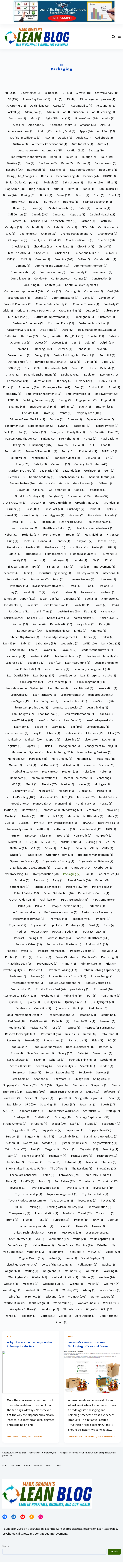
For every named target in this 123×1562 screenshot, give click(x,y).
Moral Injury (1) (85, 804)
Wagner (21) (12, 1271)
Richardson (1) (78, 1040)
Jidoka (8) (91, 599)
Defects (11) (59, 343)
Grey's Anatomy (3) (14, 503)
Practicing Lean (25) (20, 964)
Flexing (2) (18, 445)
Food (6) (106, 445)
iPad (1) (90, 586)
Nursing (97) (93, 842)
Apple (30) (86, 131)
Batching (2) (57, 170)
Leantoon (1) (22, 727)
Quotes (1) (62, 1008)
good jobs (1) (98, 490)
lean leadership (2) (59, 682)
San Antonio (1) (102, 1053)
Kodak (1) (90, 637)
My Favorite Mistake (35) (63, 823)
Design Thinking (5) (65, 355)
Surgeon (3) (13, 1136)
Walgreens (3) (51, 1271)
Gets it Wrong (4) (83, 483)
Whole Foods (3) (110, 1290)
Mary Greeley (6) (62, 759)
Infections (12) (111, 573)
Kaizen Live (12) (109, 618)
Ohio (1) (81, 848)
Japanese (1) (72, 599)
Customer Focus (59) (61, 323)
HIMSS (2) (112, 535)
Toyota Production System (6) (27, 1201)
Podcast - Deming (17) (28, 938)
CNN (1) (26, 259)
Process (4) (37, 976)
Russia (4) (17, 1053)
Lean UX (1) (105, 714)
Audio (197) (83, 138)
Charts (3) (55, 240)
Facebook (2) (82, 426)
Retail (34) (89, 1034)
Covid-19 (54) (107, 298)
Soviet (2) (31, 1098)
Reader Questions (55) (61, 1015)
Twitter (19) (81, 1220)
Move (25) (113, 810)
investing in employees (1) (48, 586)
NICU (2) (30, 836)
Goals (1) (80, 490)
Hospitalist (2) (79, 547)
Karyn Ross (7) (85, 624)
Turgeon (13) (61, 1220)
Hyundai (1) (79, 560)
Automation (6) (28, 150)
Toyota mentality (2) (95, 1194)
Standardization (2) (31, 1111)
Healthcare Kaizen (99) (24, 528)
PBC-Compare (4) (104, 900)
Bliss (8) (112, 182)
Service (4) (85, 1072)
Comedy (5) (23, 266)
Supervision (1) (75, 1130)
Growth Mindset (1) (87, 503)
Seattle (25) (87, 1066)
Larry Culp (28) (110, 643)
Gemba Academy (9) (41, 477)
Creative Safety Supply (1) (52, 304)
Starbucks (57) (92, 1111)
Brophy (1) (18, 202)
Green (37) (101, 496)
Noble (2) (63, 836)
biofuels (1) (51, 182)
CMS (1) (11, 259)
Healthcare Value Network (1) (94, 528)
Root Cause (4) (19, 1047)
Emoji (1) (114, 387)
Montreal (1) (63, 804)
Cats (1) (72, 227)
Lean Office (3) (19, 695)
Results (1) (72, 1034)
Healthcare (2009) (70, 522)
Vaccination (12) (59, 1239)
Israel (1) (28, 592)
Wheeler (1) (50, 1290)
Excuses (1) (56, 419)
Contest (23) (53, 285)
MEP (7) (16, 784)
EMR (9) (13, 400)
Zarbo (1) (65, 1316)
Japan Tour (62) (50, 599)
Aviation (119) (75, 150)
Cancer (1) (59, 214)
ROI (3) (112, 1040)
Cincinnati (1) (63, 253)
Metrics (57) (49, 784)
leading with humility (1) (102, 656)
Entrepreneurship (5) (42, 407)
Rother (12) (106, 1047)
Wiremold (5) (33, 1297)
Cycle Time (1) (48, 330)
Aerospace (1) (17, 118)
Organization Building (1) (58, 861)
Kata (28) (105, 624)
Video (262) (113, 1252)
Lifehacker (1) (73, 733)
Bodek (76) (10, 195)
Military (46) (66, 791)
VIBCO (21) (94, 1252)
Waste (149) (39, 1277)
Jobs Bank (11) (13, 605)
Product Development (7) (63, 983)
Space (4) (47, 1098)
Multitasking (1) (93, 816)
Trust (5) (28, 1220)
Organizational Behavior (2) (96, 861)
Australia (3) (20, 144)
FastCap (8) (96, 432)
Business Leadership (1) (97, 202)
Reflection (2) (60, 1021)
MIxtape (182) (86, 797)
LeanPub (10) (72, 720)
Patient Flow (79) (77, 887)
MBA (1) (31, 765)
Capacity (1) (77, 214)
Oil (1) (94, 848)
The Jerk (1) (108, 1162)
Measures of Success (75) (98, 765)
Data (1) (113, 336)
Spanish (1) (14, 1104)
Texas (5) (91, 1162)
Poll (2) (27, 957)
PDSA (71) (41, 906)
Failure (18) (39, 432)
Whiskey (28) (70, 1290)
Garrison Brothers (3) (22, 471)
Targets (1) (52, 1149)
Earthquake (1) (70, 375)
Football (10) (13, 451)
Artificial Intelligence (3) (25, 138)
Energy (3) (65, 400)
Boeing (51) (28, 195)
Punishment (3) (110, 996)
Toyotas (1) (108, 1201)
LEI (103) (76, 727)
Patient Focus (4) (102, 887)
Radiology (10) (98, 1008)
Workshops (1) (72, 1309)
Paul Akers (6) (48, 900)
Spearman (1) (87, 1104)
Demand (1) (23, 349)
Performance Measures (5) (60, 912)
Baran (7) (67, 163)
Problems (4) (17, 976)
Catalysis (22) (13, 227)
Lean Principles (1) (72, 695)
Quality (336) (52, 1002)
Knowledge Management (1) (62, 637)
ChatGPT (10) (106, 240)
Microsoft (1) (46, 791)
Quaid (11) (15, 1002)
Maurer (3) (15, 765)
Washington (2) (18, 1277)
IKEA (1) (68, 567)
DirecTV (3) (108, 362)
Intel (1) (58, 579)
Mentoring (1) (105, 778)
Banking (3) (14, 163)
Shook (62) (30, 1085)
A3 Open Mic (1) (16, 106)
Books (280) (64, 195)
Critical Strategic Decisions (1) (36, 311)
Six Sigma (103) (35, 1092)
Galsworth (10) (60, 464)
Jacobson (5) (107, 592)
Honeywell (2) (83, 541)
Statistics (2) (43, 1117)
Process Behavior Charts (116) (67, 976)
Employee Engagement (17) (43, 394)
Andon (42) (45, 131)
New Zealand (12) (90, 829)
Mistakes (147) (49, 797)
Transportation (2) (46, 1213)
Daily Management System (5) (97, 330)
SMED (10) (92, 1092)
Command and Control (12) (52, 266)
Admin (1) (53, 112)
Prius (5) (110, 964)
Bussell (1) (19, 208)
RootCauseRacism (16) (80, 1047)
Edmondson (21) (17, 381)
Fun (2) (108, 458)
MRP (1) (58, 816)
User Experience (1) (97, 1233)
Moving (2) (28, 816)
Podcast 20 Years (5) (82, 951)
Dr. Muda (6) (107, 368)
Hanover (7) (76, 515)
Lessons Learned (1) (15, 733)
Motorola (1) (94, 810)
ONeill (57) (17, 855)
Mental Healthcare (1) (78, 778)
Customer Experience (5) (28, 323)
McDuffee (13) (49, 765)
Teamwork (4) (57, 1156)
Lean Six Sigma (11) (46, 701)
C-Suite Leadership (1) (60, 208)
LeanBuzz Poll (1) (49, 720)
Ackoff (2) (14, 112)
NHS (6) (16, 836)
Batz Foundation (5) (82, 170)
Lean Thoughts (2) (22, 714)
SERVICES (38, 1466)
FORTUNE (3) (110, 451)
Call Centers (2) (17, 214)
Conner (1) (80, 279)
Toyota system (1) (61, 1201)
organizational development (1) (30, 868)
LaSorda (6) (17, 650)
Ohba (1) (65, 848)
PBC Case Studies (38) (74, 900)
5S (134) (13, 99)
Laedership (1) (69, 643)
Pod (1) (21, 932)
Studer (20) (59, 1124)
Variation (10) (35, 1252)
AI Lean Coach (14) (86, 118)
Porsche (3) (44, 957)
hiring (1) (12, 541)
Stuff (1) (75, 1124)
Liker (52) (114, 733)
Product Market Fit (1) (98, 983)
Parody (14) (41, 880)
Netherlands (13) (64, 829)
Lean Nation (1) (107, 688)
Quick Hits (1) (42, 1008)
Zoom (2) (61, 1322)
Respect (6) (73, 1028)
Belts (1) (46, 176)
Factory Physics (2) (106, 426)
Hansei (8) (94, 515)
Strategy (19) (63, 1117)
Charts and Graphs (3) (79, 240)
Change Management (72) (77, 234)
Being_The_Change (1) (22, 176)
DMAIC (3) (14, 368)
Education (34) (42, 381)
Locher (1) (108, 740)
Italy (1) (55, 592)
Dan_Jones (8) (51, 336)
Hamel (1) (10, 515)
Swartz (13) (30, 1143)
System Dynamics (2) (74, 1143)
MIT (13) (67, 797)
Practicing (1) (109, 957)
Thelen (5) (47, 1175)
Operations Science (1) (24, 861)
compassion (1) (102, 272)
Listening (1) (72, 740)
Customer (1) (106, 317)
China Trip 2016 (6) (18, 253)
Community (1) (79, 272)
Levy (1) (37, 733)
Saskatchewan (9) (18, 1060)
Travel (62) (85, 1213)
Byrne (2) (36, 208)
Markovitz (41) (38, 759)
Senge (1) (19, 1072)
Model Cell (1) (108, 797)
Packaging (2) (71, 874)
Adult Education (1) (75, 112)
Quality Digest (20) (102, 1002)
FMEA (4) (78, 445)
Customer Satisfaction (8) (94, 323)
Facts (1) (9, 432)
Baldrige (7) (88, 157)
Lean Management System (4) (25, 688)
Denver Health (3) (19, 355)
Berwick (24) (91, 176)
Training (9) (35, 1207)
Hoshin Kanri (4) (55, 547)
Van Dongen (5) (13, 1252)
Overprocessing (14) (15, 874)
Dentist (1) (83, 349)
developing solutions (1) (50, 362)
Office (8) (50, 848)
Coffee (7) (84, 259)
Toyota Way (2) (86, 1201)
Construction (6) (102, 279)
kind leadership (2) (58, 631)
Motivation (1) (30, 810)
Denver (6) (101, 349)
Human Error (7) (55, 554)
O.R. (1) (35, 848)
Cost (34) (113, 291)
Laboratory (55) (46, 643)
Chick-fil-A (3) (85, 246)
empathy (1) (13, 394)
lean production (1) (100, 695)
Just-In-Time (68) (69, 611)
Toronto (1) (86, 1181)
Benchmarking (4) (67, 176)
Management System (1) (27, 752)
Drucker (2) (12, 375)
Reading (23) (88, 1015)
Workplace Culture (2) (24, 1309)
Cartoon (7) (88, 221)
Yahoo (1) (11, 1316)
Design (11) (42, 355)
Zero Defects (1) (85, 1316)
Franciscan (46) (39, 458)
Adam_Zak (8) (33, 112)
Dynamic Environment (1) (40, 375)
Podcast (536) (39, 932)
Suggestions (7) (51, 1130)
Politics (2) (11, 957)
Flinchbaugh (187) (40, 445)
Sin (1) (116, 1085)
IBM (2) (96, 560)
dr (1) (92, 368)
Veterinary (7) (57, 1252)
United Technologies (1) (29, 1233)
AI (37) (66, 118)
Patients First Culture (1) (93, 893)
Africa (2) (35, 118)
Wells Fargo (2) (12, 1290)
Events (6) (65, 413)
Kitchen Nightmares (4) (24, 637)
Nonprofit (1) (104, 836)
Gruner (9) (13, 509)
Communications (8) (52, 272)
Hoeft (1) (28, 541)
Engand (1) (108, 400)
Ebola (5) (90, 375)
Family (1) (56, 432)
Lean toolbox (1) (48, 714)
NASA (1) (88, 823)
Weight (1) (76, 1284)
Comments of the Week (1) (90, 266)
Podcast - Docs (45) (58, 938)
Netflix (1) (42, 829)
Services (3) (103, 1072)
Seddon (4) (106, 1066)
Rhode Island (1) (54, 1040)
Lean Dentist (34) (18, 675)
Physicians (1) (39, 925)
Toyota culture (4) (76, 1188)
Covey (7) (88, 298)
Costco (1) (40, 298)
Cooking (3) (72, 291)
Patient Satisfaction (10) (58, 893)
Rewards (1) (31, 1040)
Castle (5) (106, 221)
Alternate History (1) (63, 125)
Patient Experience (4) (48, 887)
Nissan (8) (46, 836)
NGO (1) (111, 829)
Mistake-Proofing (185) (20, 797)
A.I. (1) (58, 99)
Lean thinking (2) (97, 708)
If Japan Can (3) (18, 567)
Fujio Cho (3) (92, 458)
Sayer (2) (39, 1060)
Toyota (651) (17, 1188)
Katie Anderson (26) (29, 631)
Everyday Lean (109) (88, 413)
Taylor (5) (69, 1149)
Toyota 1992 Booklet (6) (45, 1188)
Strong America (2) (14, 1124)
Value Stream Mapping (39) (75, 1245)
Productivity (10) (20, 989)
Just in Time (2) (43, 611)
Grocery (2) (38, 503)
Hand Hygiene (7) (53, 515)
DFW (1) (75, 362)
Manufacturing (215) (60, 752)
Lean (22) (55, 663)
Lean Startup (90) (103, 701)
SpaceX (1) (64, 1098)
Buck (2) (34, 202)
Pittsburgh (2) (75, 925)
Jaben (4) (70, 592)
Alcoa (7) (18, 125)
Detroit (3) (88, 355)
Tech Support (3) (81, 1156)
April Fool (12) (106, 131)
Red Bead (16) (17, 1021)
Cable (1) (84, 208)
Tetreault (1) (73, 1162)
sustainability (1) (69, 1136)
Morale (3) (105, 804)
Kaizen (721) (35, 618)
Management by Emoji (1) (100, 746)
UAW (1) (98, 1220)
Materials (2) (84, 759)
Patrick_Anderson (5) (21, 900)
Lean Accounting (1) (77, 663)
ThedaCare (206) (107, 1169)
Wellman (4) (111, 1284)
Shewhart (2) (62, 1079)
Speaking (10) (48, 1104)
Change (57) (48, 234)
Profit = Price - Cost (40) (51, 989)
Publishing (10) (72, 996)
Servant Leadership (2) (60, 1072)
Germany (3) (47, 483)
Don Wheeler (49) (56, 368)
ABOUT (49, 1466)
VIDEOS (27, 1466)
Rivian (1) (97, 1040)
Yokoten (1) (29, 1316)
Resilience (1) (16, 1028)
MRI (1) (44, 816)
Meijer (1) (105, 772)
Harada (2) (111, 515)
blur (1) (58, 189)
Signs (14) (62, 1085)
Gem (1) (109, 471)
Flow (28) (62, 445)
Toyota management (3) (61, 1194)
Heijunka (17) (30, 535)
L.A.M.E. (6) (9, 643)
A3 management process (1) (97, 99)
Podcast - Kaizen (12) (28, 944)
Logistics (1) (13, 746)
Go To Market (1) (59, 490)
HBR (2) (32, 522)
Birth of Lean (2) (73, 182)
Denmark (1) (64, 349)
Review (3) (13, 1040)
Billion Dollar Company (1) (22, 182)
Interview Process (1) (81, 579)
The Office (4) (58, 1169)
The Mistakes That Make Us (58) (26, 1169)
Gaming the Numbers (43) (90, 464)
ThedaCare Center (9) (23, 1175)
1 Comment (39, 1436)
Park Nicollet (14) (109, 874)
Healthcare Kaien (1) (99, 522)
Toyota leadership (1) (28, 1194)
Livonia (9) (91, 740)
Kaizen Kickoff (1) (84, 618)
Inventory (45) (19, 586)
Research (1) (107, 1021)
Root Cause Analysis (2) (47, 1047)
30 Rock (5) (51, 93)
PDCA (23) (24, 906)
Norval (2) (14, 842)
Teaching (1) (110, 1149)
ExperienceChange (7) (100, 419)
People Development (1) (67, 906)
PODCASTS (15, 1466)
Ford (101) (68, 451)
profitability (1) (79, 989)
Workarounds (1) (88, 1303)
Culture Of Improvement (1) (51, 317)
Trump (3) (11, 1220)
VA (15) (40, 1239)
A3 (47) (71, 99)
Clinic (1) (111, 253)
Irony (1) (13, 592)
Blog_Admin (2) (39, 189)
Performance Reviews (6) (28, 919)
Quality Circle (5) (75, 1002)
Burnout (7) (51, 202)
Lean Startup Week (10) (67, 708)
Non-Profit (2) (82, 836)
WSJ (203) (107, 1309)
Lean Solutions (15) (75, 701)
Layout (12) (69, 650)
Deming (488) (43, 349)
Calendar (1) (102, 208)
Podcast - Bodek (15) (65, 932)
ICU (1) (109, 560)
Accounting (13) (106, 106)
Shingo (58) (82, 1079)
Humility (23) (17, 560)
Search (5, 1546)
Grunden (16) (112, 503)
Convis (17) (54, 291)
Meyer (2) (84, 784)
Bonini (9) (46, 195)
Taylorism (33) (89, 1149)
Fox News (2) (18, 458)
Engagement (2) (86, 400)
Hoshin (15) (33, 547)
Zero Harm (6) (109, 1316)
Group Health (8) (60, 503)
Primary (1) (69, 964)
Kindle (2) (80, 631)
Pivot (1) (93, 925)
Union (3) (82, 1226)
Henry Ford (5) (52, 535)
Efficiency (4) (63, 381)
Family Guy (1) (76, 432)
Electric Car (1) (85, 381)
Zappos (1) (48, 1316)
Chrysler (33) (42, 253)
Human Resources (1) (83, 554)
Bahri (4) (55, 157)
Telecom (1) (36, 1162)
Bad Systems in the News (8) (28, 157)
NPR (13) (31, 842)
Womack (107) (77, 1297)
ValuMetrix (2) (106, 1245)
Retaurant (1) (109, 1034)
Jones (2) (100, 605)
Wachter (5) (109, 1265)
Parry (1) (58, 880)
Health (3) (48, 522)
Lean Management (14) (90, 682)
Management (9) (69, 746)
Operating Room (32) (59, 855)
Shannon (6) (41, 1079)
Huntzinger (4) (59, 560)
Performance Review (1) (97, 912)
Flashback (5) (109, 439)
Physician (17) (17, 925)
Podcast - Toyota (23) (19, 951)
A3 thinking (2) (39, 106)
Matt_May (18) (106, 759)
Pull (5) (91, 996)
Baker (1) (71, 157)
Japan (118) (27, 599)
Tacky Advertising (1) (104, 1143)
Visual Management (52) (22, 1265)
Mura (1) (113, 816)
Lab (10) (26, 643)
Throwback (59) (69, 1175)
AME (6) (105, 125)
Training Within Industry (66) (65, 1207)
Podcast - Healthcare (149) (92, 938)
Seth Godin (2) (21, 1079)
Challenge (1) (28, 234)
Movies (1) (11, 816)
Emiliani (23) (96, 387)
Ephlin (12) (67, 407)
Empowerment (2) (106, 394)
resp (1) (56, 1028)
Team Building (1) (33, 1156)
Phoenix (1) (103, 919)
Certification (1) (108, 227)
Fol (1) (92, 445)
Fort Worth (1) (88, 451)
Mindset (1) (85, 791)
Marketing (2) (16, 759)
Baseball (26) (14, 170)
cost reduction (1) (19, 298)
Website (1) (11, 1284)
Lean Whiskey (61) (21, 720)
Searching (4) (44, 1066)
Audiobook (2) (104, 138)
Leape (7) (41, 727)
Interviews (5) (107, 579)
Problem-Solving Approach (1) (101, 970)
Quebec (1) (23, 1008)
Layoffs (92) (50, 650)
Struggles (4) (39, 1124)
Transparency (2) (19, 1213)
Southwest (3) (12, 1098)
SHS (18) (46, 1085)
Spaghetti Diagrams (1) (90, 1098)
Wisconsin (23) (55, 1297)
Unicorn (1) (65, 1226)
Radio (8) (78, 1008)
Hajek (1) (110, 509)
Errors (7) (48, 413)
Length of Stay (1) (98, 727)
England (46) (17, 407)
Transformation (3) (99, 1207)
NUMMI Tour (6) (71, 842)
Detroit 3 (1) (107, 355)
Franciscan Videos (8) (67, 458)
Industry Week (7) (86, 573)
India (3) (29, 573)
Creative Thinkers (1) (86, 304)
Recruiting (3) (108, 1015)
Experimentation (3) (41, 426)
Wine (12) (15, 1297)
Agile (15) (52, 118)
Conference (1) (60, 279)
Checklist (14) (20, 246)
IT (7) (41, 592)
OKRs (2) (107, 848)
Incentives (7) (11, 573)
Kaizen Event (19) (58, 618)
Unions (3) (98, 1226)
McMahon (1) (71, 765)
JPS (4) (115, 605)
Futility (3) (40, 464)
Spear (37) (68, 1104)
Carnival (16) (39, 221)
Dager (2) (68, 330)
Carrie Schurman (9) (63, 221)
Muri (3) (9, 823)
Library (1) (53, 733)
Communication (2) (23, 272)
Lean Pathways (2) (44, 695)
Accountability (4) (81, 106)
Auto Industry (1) (82, 144)
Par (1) (89, 874)
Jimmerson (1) (110, 599)
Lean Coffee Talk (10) (26, 669)
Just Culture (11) (19, 611)
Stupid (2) (91, 1124)
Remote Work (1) (84, 1021)
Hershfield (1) (93, 535)
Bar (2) (30, 163)
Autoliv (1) (104, 144)
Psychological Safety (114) (19, 996)
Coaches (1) (42, 259)
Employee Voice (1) (78, 394)
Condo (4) (40, 279)
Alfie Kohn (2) (36, 125)
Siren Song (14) (12, 1092)
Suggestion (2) (111, 1124)
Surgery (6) (32, 1136)
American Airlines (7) (20, 131)
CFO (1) (10, 234)
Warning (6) (111, 1271)
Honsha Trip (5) (106, 541)
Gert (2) (64, 483)
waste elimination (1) (64, 1277)
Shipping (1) (11, 1085)
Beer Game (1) (108, 170)
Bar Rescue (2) (48, 163)
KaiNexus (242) (13, 618)
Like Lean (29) (95, 733)
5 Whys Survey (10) (106, 93)
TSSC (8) (43, 1220)
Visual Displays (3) (92, 1258)
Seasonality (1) (66, 1066)
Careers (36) (19, 221)
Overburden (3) (103, 868)
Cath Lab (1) (55, 227)
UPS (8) (52, 1233)
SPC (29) (30, 1104)
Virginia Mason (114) (31, 1258)
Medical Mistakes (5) (25, 772)
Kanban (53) (20, 624)
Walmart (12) (72, 1271)
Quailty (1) (33, 1002)
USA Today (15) (71, 1233)
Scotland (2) (108, 1060)
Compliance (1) (20, 279)
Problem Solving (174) (63, 970)
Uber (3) (112, 1220)
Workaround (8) (63, 1303)
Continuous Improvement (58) (23, 291)
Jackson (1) (87, 592)
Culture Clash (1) (18, 317)
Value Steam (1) (18, 1245)
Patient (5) (102, 880)
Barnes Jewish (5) (105, 163)
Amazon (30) (88, 125)
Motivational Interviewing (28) (63, 810)
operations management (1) (95, 855)
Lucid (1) (49, 746)
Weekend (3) (30, 1284)
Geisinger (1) (92, 471)
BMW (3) (72, 189)
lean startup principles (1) (31, 708)
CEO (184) (87, 227)
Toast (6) (44, 1181)
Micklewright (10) (23, 791)
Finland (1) (48, 439)
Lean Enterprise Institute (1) (98, 675)
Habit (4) (94, 509)
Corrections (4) (93, 291)
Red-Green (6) (39, 1021)
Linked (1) (14, 740)
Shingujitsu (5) (102, 1079)
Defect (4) (41, 343)
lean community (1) (56, 669)
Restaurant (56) (51, 1034)
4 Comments (109, 1436)
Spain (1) (114, 1098)
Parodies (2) (21, 880)
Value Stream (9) (43, 1245)
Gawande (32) (71, 471)
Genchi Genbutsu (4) (71, 477)
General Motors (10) (22, 483)
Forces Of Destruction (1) (41, 451)
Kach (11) (90, 611)
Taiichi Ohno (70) (15, 1149)
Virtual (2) (55, 1258)
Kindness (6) (98, 631)
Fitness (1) (89, 439)
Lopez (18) (32, 746)
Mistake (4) (104, 791)
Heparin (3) (73, 535)
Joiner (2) (33, 605)
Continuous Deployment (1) (82, 285)
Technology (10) (107, 1156)
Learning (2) (58, 727)
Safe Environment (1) (40, 1053)
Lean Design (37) (43, 675)
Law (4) (33, 650)
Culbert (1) (92, 311)
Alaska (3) (108, 118)
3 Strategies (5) (30, 93)
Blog (9, 1336)
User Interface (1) (20, 1239)
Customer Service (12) (21, 330)
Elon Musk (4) (107, 381)
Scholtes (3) (56, 1060)
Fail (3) (23, 432)
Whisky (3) (89, 1290)
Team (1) (11, 1156)
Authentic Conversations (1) (49, 144)
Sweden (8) (49, 1143)
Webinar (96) (107, 1277)
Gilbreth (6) (106, 483)
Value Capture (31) (102, 1239)
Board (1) (88, 189)
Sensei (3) (35, 1072)
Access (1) (59, 106)
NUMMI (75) (48, 842)
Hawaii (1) (17, 522)
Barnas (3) (83, 163)
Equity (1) (85, 407)
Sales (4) (83, 1053)
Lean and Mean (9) (106, 663)
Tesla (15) (54, 1162)
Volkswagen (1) (87, 1265)
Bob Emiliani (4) (108, 189)
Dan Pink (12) (29, 336)
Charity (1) (38, 240)
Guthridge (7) (75, 509)
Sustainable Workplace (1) (100, 1136)
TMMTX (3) (27, 1181)
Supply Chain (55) (100, 1130)
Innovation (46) (17, 579)
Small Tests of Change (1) (66, 1092)
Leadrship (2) (36, 663)
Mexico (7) (67, 784)
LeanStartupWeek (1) (99, 720)
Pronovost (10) (103, 989)
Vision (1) (71, 1258)
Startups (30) (22, 1117)
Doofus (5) (77, 368)
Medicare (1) (50, 772)
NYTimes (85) (18, 848)
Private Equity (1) (14, 970)
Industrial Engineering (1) (55, 573)
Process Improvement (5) (27, 983)
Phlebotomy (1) (81, 919)
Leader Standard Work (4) (97, 650)
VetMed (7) (77, 1252)
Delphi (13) (107, 343)
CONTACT (60, 1466)
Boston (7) (82, 195)
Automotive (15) (52, 150)
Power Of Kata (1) (67, 957)
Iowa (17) (75, 586)
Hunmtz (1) (37, 560)
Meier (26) (88, 772)
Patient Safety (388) (26, 893)
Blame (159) (95, 182)
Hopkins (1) (14, 547)
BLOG (4, 1466)
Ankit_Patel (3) (65, 131)
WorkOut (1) (111, 1303)
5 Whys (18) (83, 93)
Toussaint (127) (108, 1181)
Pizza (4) (109, 925)
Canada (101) (40, 214)
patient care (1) (19, 887)
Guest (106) (32, 509)
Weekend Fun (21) (54, 1284)
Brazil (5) (114, 195)
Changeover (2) (107, 234)
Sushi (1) (48, 1136)
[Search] (113, 36)
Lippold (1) (53, 740)
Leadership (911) (40, 656)
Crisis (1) (8, 311)
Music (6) (24, 823)
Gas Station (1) (49, 471)
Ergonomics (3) (104, 407)
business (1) (70, 202)
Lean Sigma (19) (19, 701)
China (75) (105, 246)
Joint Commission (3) (56, 605)
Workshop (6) (50, 1309)
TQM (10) (17, 1207)
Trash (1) (68, 1213)
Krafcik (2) (107, 637)
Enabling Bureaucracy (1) (38, 400)
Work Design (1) (39, 1303)
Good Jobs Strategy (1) (29, 496)
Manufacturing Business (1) (94, 752)
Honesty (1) (62, 541)
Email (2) (8, 387)
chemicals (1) (64, 246)
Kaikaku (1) (107, 611)
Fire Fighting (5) (69, 439)
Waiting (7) (31, 1271)
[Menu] (119, 36)
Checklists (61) (42, 246)
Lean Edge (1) (67, 675)
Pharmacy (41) (58, 919)
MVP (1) (39, 823)
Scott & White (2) (21, 1066)
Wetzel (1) (32, 1290)
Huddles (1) (33, 554)
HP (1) (112, 547)
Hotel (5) (98, 547)
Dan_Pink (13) (74, 336)
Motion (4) (10, 810)
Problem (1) (36, 970)
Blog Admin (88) (14, 189)
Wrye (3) (91, 1309)
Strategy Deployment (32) (92, 1117)
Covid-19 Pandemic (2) (17, 304)
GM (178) (38, 490)
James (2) (10, 599)
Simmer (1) (80, 1085)
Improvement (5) (104, 567)
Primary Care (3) (90, 964)
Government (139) (79, 496)
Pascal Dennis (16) (79, 880)
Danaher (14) (96, 336)
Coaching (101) (63, 259)
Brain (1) (99, 195)
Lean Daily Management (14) (92, 669)
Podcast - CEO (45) (94, 932)
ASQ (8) (49, 138)
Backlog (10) (97, 150)
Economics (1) (109, 375)
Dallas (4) (10, 336)
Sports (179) (108, 1104)
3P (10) (67, 93)
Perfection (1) (96, 906)
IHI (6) (36, 567)
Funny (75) (22, 464)
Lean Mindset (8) (82, 688)
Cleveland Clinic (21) (88, 253)
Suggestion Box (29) (24, 1130)
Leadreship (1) (14, 663)
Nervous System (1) (19, 829)
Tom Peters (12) (64, 1181)
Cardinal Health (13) (102, 214)
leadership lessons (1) (68, 656)
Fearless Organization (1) (21, 439)
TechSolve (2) (15, 1162)
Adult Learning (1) (103, 112)
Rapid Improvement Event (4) (24, 1015)
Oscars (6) (61, 868)
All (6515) (10, 93)
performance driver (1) (25, 912)
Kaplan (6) (39, 624)
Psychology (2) (49, 996)
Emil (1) (79, 387)
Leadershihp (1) (15, 656)
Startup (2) (113, 1111)
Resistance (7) (38, 1028)
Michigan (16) (103, 784)
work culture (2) (14, 1303)
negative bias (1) (108, 823)
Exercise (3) (75, 419)
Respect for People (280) (20, 1034)
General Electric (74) (102, 477)
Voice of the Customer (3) (58, 1265)
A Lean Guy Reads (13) (36, 99)
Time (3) (11, 1181)
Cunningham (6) (84, 317)
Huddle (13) (13, 554)
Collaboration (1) (105, 259)
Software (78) (112, 1092)
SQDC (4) (8, 1111)
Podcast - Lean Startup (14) (63, 944)
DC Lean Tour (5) (19, 343)
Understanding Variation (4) (35, 1226)
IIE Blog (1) (52, 567)
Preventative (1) (47, 964)
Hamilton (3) (30, 515)
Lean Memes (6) (58, 688)
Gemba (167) (16, 477)
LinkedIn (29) (33, 740)
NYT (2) (110, 842)
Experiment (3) (14, 426)
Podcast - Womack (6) (52, 951)
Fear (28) (113, 432)
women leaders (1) (102, 1297)
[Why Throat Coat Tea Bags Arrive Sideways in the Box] (30, 1372)
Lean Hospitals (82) (30, 682)
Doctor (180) (32, 368)
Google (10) (55, 496)
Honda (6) (44, 541)
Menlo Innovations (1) (45, 778)
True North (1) (105, 1213)
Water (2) (88, 1277)
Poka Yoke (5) (108, 951)
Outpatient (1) (80, 868)
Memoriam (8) (18, 778)
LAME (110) (90, 643)
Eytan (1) (63, 426)
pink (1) (57, 925)
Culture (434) (112, 311)
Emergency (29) (29, 387)
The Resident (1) (81, 1169)
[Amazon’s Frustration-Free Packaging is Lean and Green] (92, 1372)
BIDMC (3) (109, 176)
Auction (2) (65, 138)
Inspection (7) (40, 579)
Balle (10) (106, 157)
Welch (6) (93, 1284)
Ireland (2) (106, 586)
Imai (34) (83, 567)
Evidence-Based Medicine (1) (27, 419)
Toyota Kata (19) (103, 1188)
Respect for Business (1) (100, 1028)
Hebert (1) (11, 535)
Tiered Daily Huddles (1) (98, 1175)
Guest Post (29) (53, 509)
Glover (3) (22, 490)
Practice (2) (89, 957)
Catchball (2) (34, 227)
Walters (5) (92, 1271)
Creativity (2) (112, 304)
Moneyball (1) (42, 804)
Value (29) (79, 1239)
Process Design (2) (102, 976)
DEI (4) (75, 343)
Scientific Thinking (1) (82, 1060)
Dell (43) (89, 343)
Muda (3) (73, 816)
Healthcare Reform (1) (57, 528)
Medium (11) (70, 772)
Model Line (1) (20, 804)
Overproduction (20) (46, 874)
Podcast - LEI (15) (97, 944)
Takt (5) (35, 1149)
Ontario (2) (35, 855)
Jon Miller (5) (82, 605)
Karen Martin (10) (61, 624)
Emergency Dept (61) (56, 387)
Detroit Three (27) (19, 362)
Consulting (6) (31, 285)
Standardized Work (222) (63, 1111)
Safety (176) (65, 1053)
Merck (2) (32, 784)
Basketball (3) (36, 170)
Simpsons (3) (99, 1085)
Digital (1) (91, 362)
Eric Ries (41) (30, 413)
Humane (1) (109, 554)
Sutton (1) (12, 1143)
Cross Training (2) (70, 311)
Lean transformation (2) (79, 714)
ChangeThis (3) (17, 240)
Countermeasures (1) (65, 298)
